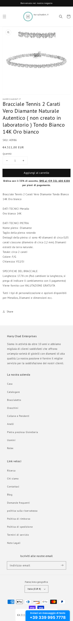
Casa (9, 383)
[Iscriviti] (62, 565)
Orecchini (12, 408)
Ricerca (11, 470)
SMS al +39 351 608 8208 (54, 180)
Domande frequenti (18, 502)
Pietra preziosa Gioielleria (22, 432)
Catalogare (13, 392)
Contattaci (13, 486)
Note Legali (14, 543)
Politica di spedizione (20, 526)
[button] (4, 16)
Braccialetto (14, 400)
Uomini (11, 440)
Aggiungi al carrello (36, 172)
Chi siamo (13, 478)
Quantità (7, 153)
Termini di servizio (18, 534)
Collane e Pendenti (18, 416)
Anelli (10, 424)
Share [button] (10, 311)
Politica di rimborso (18, 518)
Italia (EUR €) (34, 588)
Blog (9, 494)
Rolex (10, 448)
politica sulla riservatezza (22, 510)
